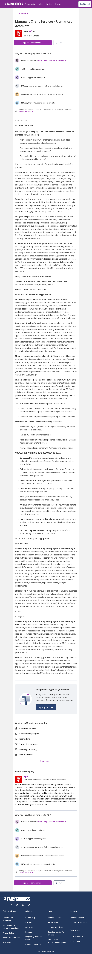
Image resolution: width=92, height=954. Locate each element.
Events (58, 4)
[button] (59, 42)
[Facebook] (5, 905)
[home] (14, 5)
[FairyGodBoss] (17, 899)
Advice (49, 4)
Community (30, 4)
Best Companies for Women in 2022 (53, 60)
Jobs (41, 4)
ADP (26, 777)
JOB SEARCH (22, 13)
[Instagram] (11, 905)
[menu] (3, 2)
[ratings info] (16, 110)
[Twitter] (17, 905)
